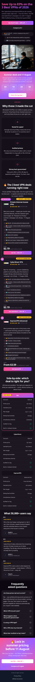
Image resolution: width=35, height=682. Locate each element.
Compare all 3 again (17, 666)
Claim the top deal (16, 95)
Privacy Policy (17, 676)
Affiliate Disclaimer (17, 679)
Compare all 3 (17, 28)
